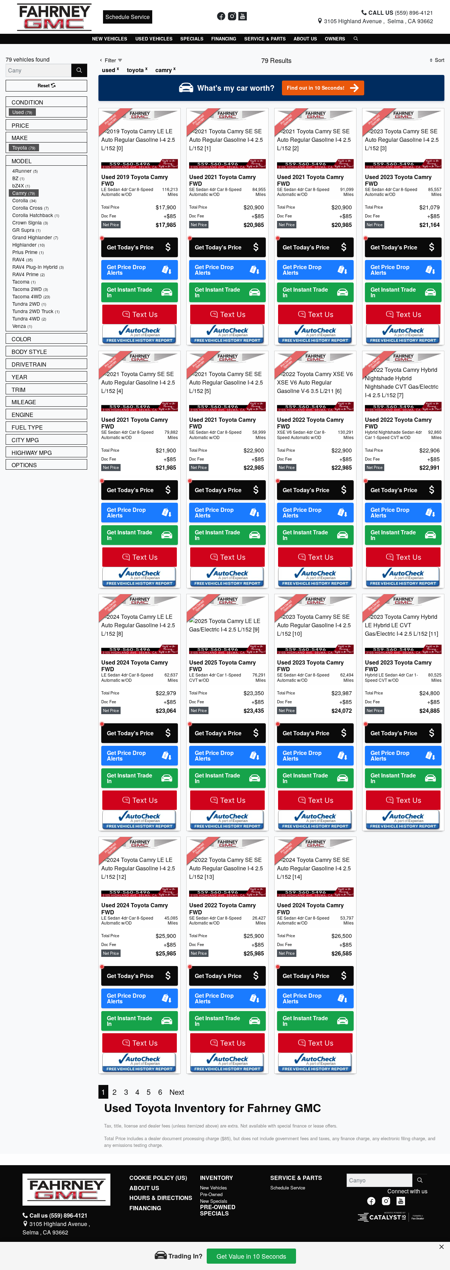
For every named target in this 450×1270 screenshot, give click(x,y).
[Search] (79, 70)
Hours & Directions (160, 1198)
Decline (354, 1223)
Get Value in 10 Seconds (251, 1256)
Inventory (216, 1178)
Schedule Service (127, 17)
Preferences (295, 1223)
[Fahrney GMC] (54, 16)
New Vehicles (213, 1187)
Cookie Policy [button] (245, 1220)
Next (176, 1091)
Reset (44, 85)
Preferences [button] (138, 1227)
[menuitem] (48, 112)
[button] (109, 39)
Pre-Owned (211, 1194)
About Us (144, 1188)
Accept (412, 1223)
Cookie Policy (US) (158, 1178)
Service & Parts (296, 1178)
